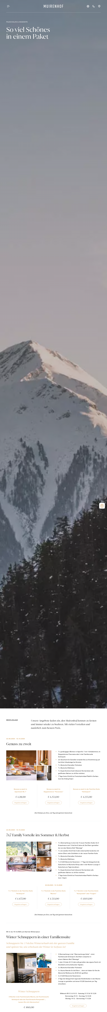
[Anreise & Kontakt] (99, 6)
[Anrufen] (93, 6)
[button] (88, 6)
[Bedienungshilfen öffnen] (102, 506)
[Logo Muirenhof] (53, 6)
